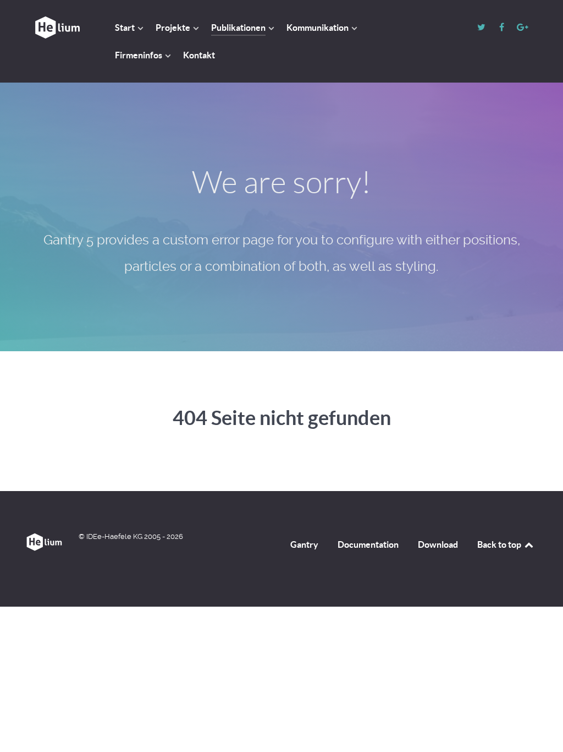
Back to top (500, 544)
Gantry (304, 544)
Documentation (368, 544)
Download (438, 544)
